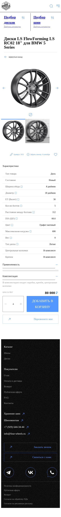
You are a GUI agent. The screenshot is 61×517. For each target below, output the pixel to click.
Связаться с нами (41, 457)
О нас (7, 375)
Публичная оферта (13, 392)
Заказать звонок (42, 447)
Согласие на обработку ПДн (16, 499)
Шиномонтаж (11, 420)
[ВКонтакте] (31, 472)
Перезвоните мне (43, 319)
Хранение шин (12, 413)
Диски (7, 358)
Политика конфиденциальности (17, 486)
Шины (7, 353)
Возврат (8, 386)
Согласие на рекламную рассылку (18, 503)
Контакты (8, 403)
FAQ (6, 397)
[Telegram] (9, 472)
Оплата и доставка (13, 381)
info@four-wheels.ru (15, 433)
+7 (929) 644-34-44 (14, 427)
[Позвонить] (52, 472)
